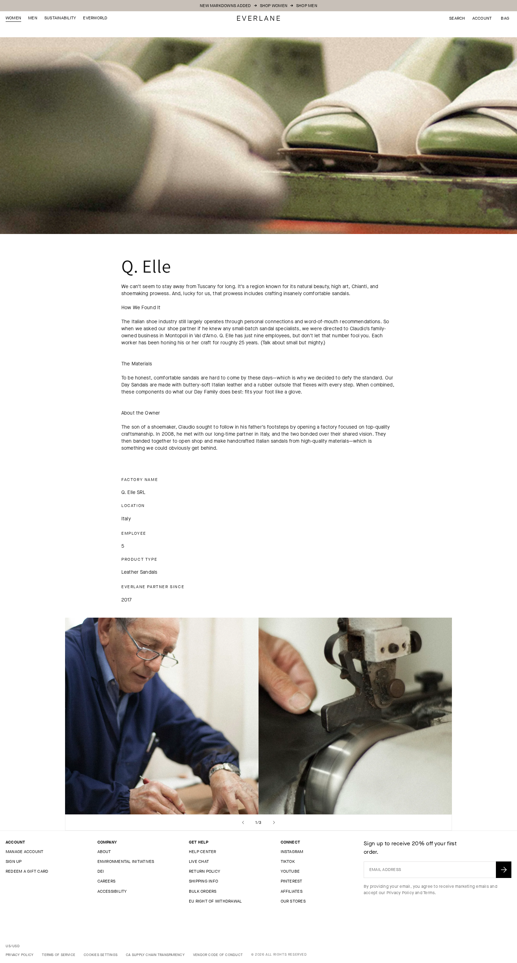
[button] (505, 18)
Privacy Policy (400, 893)
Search (457, 18)
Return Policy (204, 871)
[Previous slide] (243, 822)
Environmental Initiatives (125, 861)
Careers (106, 881)
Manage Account (24, 851)
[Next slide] (274, 822)
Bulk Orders (203, 891)
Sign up (14, 861)
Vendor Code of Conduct (218, 954)
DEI (100, 871)
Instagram (292, 851)
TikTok (288, 861)
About (104, 851)
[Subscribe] (503, 869)
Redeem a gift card (27, 871)
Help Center (202, 851)
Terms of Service (58, 954)
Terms (429, 893)
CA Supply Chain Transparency (155, 954)
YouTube (290, 871)
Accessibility (112, 891)
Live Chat (199, 861)
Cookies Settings (100, 954)
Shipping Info (203, 881)
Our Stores (293, 901)
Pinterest (291, 881)
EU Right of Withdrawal (215, 901)
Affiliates (291, 891)
